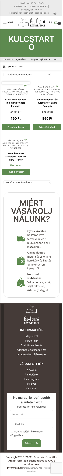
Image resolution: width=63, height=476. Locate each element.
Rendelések (31, 374)
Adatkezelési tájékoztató (31, 354)
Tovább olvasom (15, 171)
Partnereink (31, 340)
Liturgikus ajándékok (40, 59)
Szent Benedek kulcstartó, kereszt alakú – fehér (15, 156)
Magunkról (32, 336)
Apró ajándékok (15, 89)
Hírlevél (31, 383)
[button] (56, 22)
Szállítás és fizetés (31, 345)
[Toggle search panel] (50, 22)
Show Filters (15, 66)
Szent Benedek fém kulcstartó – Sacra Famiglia (15, 102)
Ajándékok (21, 59)
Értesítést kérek (16, 127)
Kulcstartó (8, 92)
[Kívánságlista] (25, 86)
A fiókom (32, 369)
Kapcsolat (31, 388)
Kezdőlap (8, 59)
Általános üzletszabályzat (31, 349)
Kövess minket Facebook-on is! (34, 12)
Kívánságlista (31, 379)
